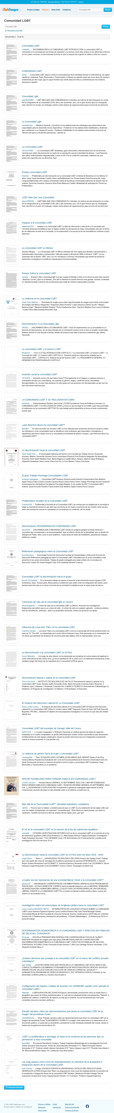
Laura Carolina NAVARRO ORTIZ (35, 909)
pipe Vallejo (26, 965)
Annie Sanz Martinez (30, 302)
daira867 (25, 429)
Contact (80, 2)
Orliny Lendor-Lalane (30, 707)
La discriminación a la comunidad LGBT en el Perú (47, 652)
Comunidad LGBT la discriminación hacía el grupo (46, 576)
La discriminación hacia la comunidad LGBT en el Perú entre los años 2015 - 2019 (62, 854)
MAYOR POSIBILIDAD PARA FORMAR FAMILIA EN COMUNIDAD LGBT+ (59, 779)
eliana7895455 (28, 201)
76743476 (26, 378)
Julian (24, 75)
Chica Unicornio (28, 681)
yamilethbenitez (28, 1018)
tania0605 (26, 1043)
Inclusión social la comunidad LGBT (39, 374)
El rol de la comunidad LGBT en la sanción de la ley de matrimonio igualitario (60, 829)
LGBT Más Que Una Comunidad (38, 197)
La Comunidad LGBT (32, 147)
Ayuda (55, 1104)
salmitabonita (27, 125)
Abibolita (25, 993)
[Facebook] (87, 1107)
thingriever (26, 353)
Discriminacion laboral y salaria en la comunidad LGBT (49, 678)
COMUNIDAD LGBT (32, 71)
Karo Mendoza (28, 555)
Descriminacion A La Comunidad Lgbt (40, 324)
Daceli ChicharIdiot (29, 580)
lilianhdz (25, 176)
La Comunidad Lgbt (31, 121)
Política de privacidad (72, 1107)
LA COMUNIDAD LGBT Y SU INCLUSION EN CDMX (48, 399)
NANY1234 (26, 732)
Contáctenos (66, 10)
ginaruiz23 (26, 884)
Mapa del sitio (69, 1104)
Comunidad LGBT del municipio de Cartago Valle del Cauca (51, 728)
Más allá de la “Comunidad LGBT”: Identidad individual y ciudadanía (55, 804)
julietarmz (26, 403)
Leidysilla (26, 49)
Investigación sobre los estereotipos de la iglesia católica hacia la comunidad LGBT (63, 905)
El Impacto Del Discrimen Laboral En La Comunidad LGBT (51, 703)
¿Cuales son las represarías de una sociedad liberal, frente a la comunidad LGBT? (63, 880)
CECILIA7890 (27, 151)
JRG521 (25, 328)
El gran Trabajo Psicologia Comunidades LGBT (45, 475)
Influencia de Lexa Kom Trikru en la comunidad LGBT (48, 627)
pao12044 (26, 530)
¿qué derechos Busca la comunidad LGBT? (43, 425)
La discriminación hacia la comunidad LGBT (43, 450)
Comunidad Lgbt (30, 96)
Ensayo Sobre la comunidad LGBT (39, 273)
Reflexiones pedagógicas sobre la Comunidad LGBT (47, 551)
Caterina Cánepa (29, 631)
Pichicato (25, 937)
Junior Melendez (28, 656)
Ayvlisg (25, 277)
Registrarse (45, 10)
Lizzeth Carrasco (28, 783)
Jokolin (25, 808)
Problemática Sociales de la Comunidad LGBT (45, 501)
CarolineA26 (27, 504)
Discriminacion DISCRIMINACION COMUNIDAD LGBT (49, 526)
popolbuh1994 (27, 100)
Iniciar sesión (56, 10)
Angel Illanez (27, 858)
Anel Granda (27, 1068)
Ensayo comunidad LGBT (34, 172)
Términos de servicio (71, 1110)
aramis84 (25, 833)
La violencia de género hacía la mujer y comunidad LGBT (50, 753)
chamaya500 (27, 757)
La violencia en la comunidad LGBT (39, 298)
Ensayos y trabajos (33, 10)
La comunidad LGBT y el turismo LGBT (41, 349)
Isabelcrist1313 (28, 226)
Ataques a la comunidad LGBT (37, 222)
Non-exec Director (54, 2)
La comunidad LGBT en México (37, 248)
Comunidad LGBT (31, 46)
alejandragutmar (28, 606)
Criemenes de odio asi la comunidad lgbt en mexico (47, 602)
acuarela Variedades (30, 479)
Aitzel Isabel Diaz (29, 454)
